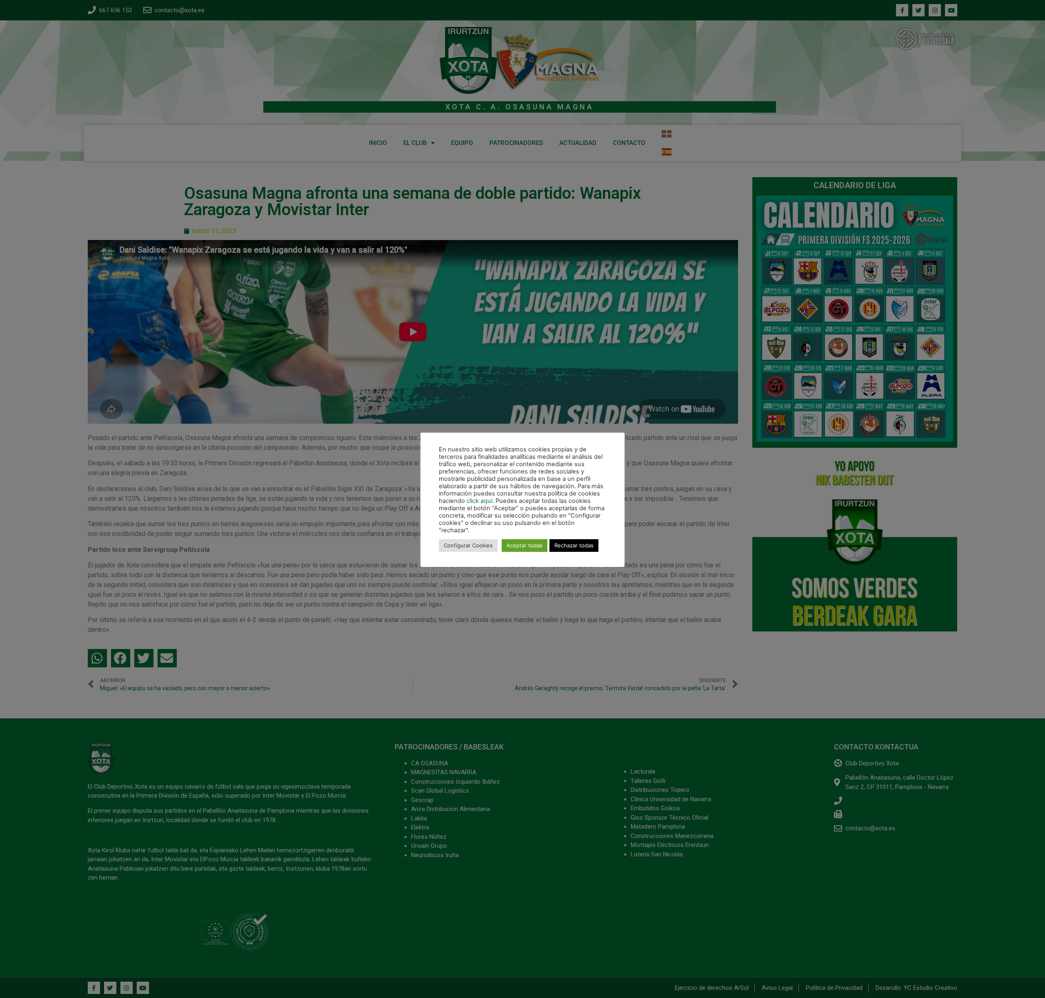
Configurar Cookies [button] (468, 545)
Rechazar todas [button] (574, 545)
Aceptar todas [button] (525, 545)
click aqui (479, 501)
